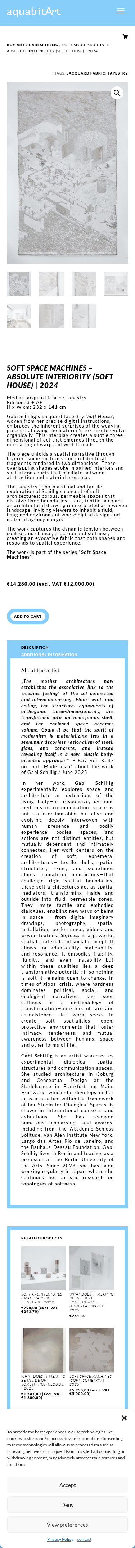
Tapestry (118, 73)
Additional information (49, 654)
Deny (67, 1505)
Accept (67, 1485)
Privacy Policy (60, 1539)
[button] (124, 1418)
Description (35, 647)
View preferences (67, 1524)
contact (84, 1539)
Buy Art (16, 44)
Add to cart (28, 616)
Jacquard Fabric (86, 73)
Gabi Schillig (43, 44)
